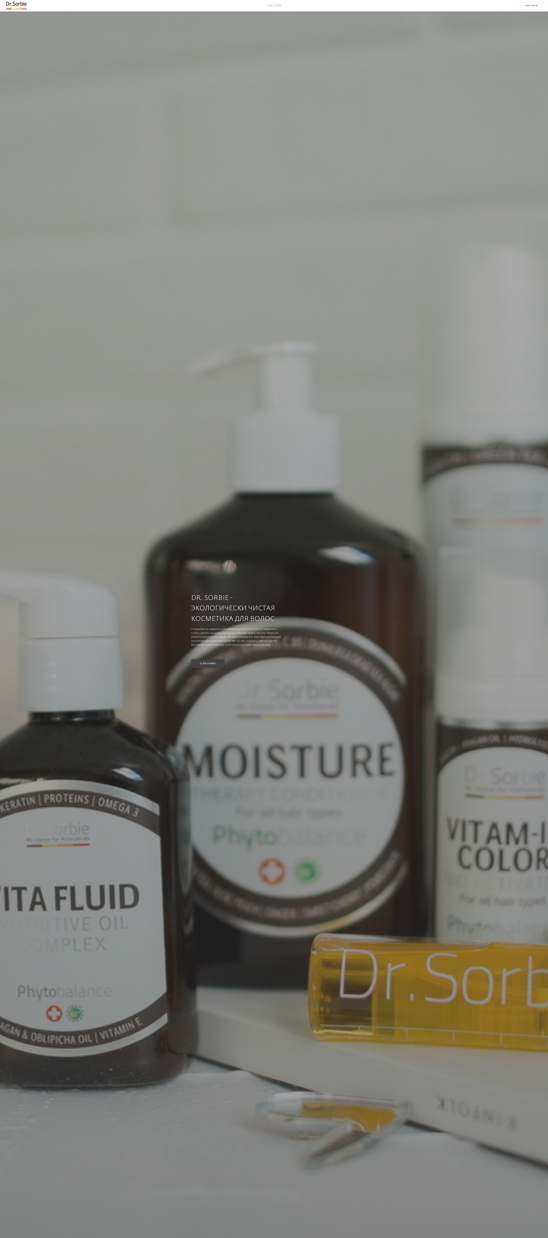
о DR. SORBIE (274, 6)
